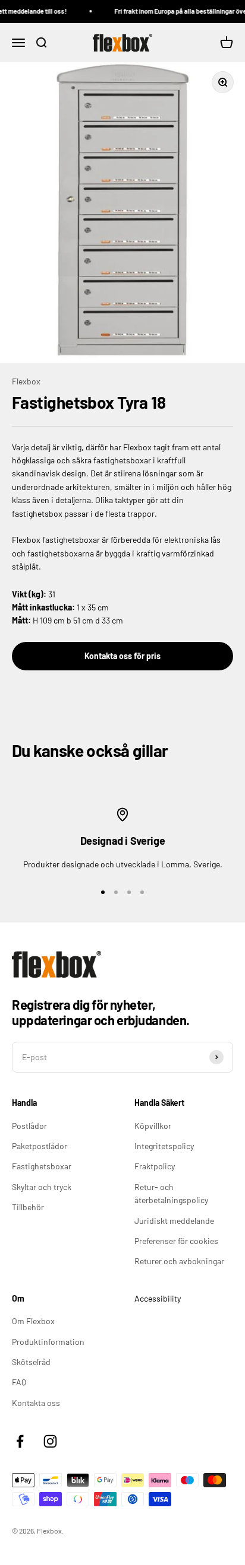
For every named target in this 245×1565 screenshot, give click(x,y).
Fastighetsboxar (41, 1166)
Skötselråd (31, 1362)
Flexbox (26, 381)
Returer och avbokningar (179, 1261)
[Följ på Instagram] (50, 1441)
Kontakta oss (36, 1403)
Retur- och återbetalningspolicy (171, 1193)
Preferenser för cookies (176, 1241)
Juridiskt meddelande (174, 1221)
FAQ (19, 1382)
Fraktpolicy (154, 1166)
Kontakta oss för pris (122, 656)
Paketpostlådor (39, 1146)
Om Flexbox (33, 1321)
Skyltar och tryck (41, 1187)
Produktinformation (48, 1342)
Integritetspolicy (164, 1146)
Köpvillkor (152, 1126)
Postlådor (29, 1126)
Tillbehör (28, 1207)
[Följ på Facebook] (20, 1441)
